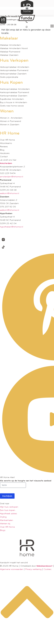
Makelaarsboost (44, 566)
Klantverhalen (6, 520)
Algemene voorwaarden (11, 569)
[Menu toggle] (27, 8)
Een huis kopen (7, 510)
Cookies (47, 569)
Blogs (2, 530)
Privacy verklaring (33, 569)
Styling (3, 517)
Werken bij (5, 524)
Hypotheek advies (8, 514)
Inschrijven (7, 496)
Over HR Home (7, 527)
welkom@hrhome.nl (9, 193)
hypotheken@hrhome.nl (11, 227)
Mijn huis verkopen (9, 507)
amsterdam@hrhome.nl (11, 177)
